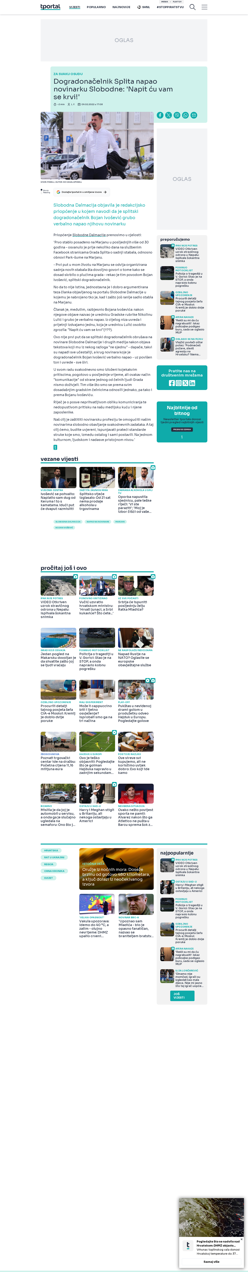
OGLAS (124, 40)
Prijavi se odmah (182, 429)
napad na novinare (98, 522)
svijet (48, 877)
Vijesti (74, 7)
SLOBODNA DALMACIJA (68, 522)
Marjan (120, 522)
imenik (164, 2)
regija (48, 864)
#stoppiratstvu (170, 7)
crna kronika (54, 871)
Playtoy (177, 2)
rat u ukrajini (54, 857)
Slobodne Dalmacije (89, 235)
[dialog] (211, 1233)
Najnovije (121, 7)
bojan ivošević (64, 527)
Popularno (96, 7)
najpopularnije (176, 853)
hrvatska (51, 850)
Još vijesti (179, 995)
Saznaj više (211, 1262)
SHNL (146, 7)
